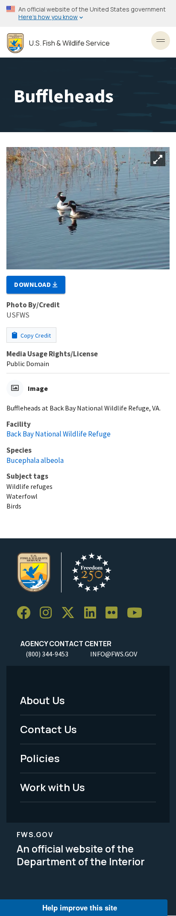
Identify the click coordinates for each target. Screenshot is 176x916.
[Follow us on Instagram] (49, 612)
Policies (40, 758)
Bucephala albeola (35, 460)
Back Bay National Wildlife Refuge (58, 434)
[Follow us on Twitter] (71, 612)
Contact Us (48, 729)
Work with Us (52, 787)
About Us (42, 700)
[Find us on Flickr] (114, 612)
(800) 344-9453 (47, 654)
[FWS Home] (15, 43)
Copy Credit (35, 335)
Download (33, 284)
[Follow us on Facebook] (26, 612)
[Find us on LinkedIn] (93, 612)
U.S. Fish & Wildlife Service (69, 43)
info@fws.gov (113, 654)
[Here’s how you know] (88, 13)
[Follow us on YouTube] (137, 612)
